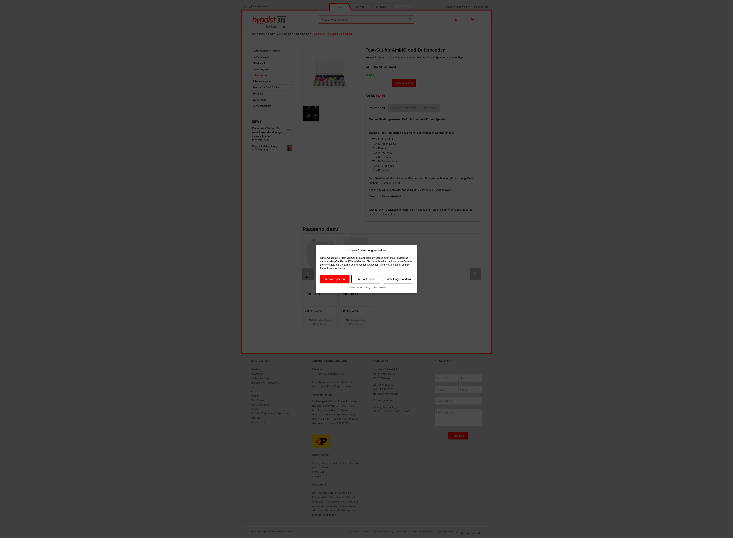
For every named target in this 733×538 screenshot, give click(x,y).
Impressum (380, 287)
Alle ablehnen (366, 279)
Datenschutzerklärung (358, 287)
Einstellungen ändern (398, 279)
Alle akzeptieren (335, 279)
